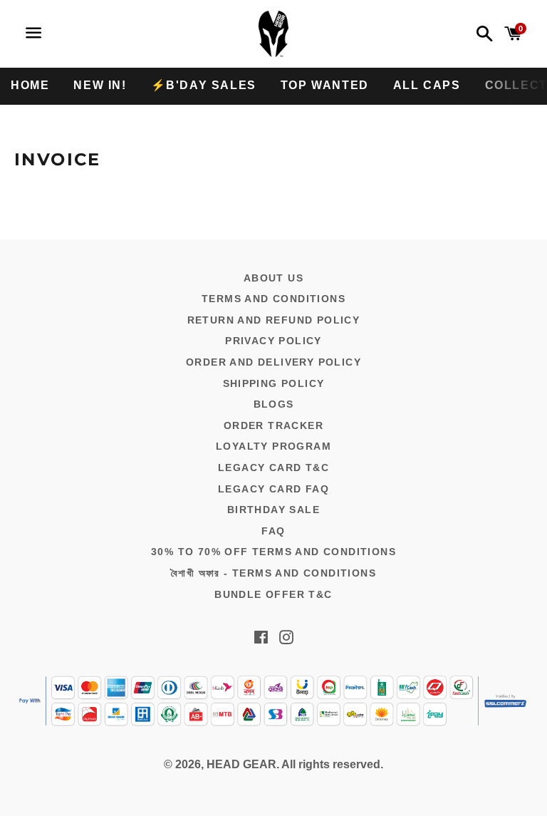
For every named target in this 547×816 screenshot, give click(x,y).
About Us (273, 278)
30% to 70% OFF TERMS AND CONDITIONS (273, 551)
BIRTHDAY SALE (273, 509)
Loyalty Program (273, 446)
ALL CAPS (427, 85)
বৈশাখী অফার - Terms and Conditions (273, 573)
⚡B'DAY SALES (203, 85)
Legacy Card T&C (273, 467)
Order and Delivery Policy (273, 362)
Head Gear (241, 764)
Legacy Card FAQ (273, 489)
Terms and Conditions (273, 298)
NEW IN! (99, 85)
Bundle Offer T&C (273, 594)
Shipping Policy (274, 383)
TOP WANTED (325, 85)
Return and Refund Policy (273, 320)
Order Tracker (273, 425)
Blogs (274, 404)
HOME (30, 85)
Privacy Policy (273, 340)
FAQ (273, 531)
